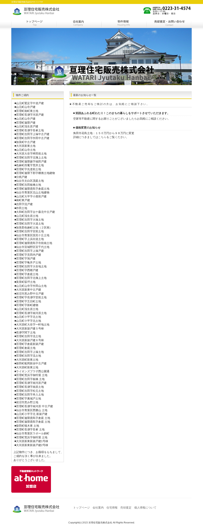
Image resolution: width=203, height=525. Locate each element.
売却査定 (169, 23)
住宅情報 (124, 23)
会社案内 (79, 23)
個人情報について (145, 507)
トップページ (33, 23)
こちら (102, 137)
